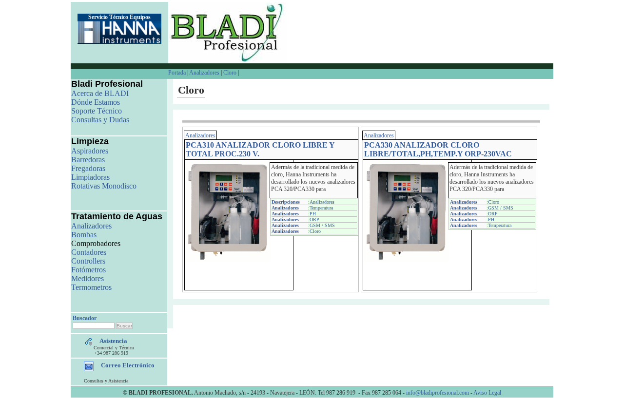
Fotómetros (88, 270)
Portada (177, 72)
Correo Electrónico (128, 365)
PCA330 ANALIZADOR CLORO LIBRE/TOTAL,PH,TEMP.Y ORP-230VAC (438, 149)
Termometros (91, 287)
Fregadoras (88, 168)
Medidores (87, 278)
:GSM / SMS (321, 225)
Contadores (88, 252)
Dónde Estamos (95, 102)
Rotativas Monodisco (103, 186)
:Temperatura (320, 207)
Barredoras (88, 159)
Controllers (88, 261)
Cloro (229, 72)
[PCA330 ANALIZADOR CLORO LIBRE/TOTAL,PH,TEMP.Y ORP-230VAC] (406, 260)
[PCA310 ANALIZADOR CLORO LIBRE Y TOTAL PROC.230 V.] (228, 260)
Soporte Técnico (96, 111)
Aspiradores (89, 151)
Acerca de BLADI (100, 93)
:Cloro (314, 231)
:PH (312, 213)
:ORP (313, 219)
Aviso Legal (487, 392)
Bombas (84, 234)
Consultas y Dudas (100, 119)
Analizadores (204, 72)
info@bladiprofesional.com (437, 392)
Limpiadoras (90, 177)
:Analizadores (321, 202)
